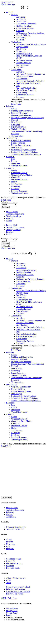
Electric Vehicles (23, 35)
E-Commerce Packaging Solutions (30, 33)
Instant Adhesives (23, 63)
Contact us (5, 465)
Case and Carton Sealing (26, 88)
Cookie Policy (12, 613)
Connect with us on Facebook (18, 587)
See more (20, 40)
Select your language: (9, 202)
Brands (14, 170)
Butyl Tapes (21, 49)
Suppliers (10, 549)
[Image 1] (9, 598)
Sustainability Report (14, 529)
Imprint (9, 615)
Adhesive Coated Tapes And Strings (31, 44)
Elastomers (20, 51)
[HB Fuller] (8, 248)
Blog (13, 159)
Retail (13, 104)
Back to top (6, 497)
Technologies (16, 42)
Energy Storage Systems (21, 145)
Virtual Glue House (19, 166)
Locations (15, 189)
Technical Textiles (18, 129)
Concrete (20, 31)
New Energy (16, 122)
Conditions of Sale (13, 559)
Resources (10, 156)
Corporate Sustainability (21, 140)
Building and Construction (22, 111)
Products (9, 12)
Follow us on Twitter (14, 594)
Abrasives (20, 72)
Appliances (20, 19)
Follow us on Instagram (15, 589)
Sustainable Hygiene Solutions (23, 150)
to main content (7, 2)
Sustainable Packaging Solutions (24, 152)
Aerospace (20, 17)
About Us (10, 168)
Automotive (21, 21)
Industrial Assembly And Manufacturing (27, 118)
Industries (10, 106)
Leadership (15, 186)
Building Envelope (24, 26)
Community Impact (19, 173)
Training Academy (13, 216)
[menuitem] (26, 58)
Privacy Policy (12, 611)
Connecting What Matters (21, 175)
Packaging (15, 124)
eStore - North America (15, 578)
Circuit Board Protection (26, 90)
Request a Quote (13, 568)
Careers (9, 221)
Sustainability (11, 138)
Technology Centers (19, 193)
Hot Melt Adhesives (24, 60)
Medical (14, 120)
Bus (18, 85)
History (14, 182)
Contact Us (15, 177)
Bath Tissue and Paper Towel (28, 83)
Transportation (17, 136)
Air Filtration (21, 79)
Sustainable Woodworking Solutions (26, 154)
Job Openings (16, 184)
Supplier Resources (19, 191)
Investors (9, 218)
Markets (14, 14)
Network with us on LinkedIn (18, 591)
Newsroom (15, 163)
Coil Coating (21, 92)
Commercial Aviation (25, 95)
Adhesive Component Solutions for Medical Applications (30, 75)
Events (14, 161)
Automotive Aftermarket (26, 24)
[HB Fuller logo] (8, 4)
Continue (5, 207)
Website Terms (12, 608)
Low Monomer (22, 65)
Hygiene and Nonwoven (21, 115)
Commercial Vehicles (25, 28)
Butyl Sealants (22, 47)
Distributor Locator (19, 179)
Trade (19, 104)
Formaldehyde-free (24, 53)
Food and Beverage (19, 113)
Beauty (14, 108)
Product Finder (12, 211)
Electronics (20, 37)
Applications (16, 69)
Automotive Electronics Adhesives (30, 81)
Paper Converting (18, 127)
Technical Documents (15, 214)
